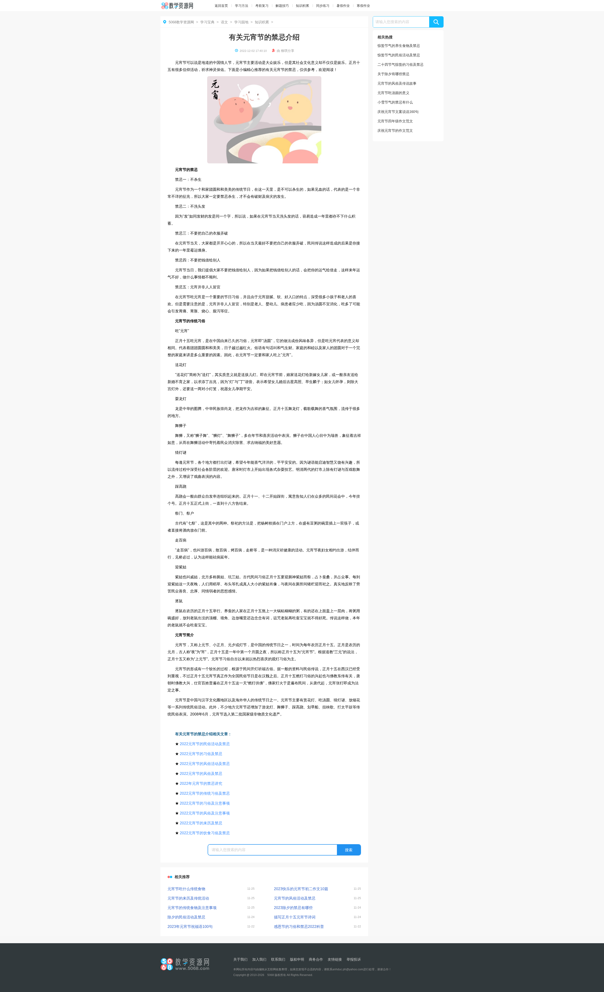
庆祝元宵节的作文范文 (395, 130)
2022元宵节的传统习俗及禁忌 (205, 793)
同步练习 (322, 6)
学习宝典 (207, 22)
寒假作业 (363, 6)
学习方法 (241, 6)
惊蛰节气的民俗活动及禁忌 (399, 55)
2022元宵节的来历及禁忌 (201, 823)
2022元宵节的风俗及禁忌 (201, 774)
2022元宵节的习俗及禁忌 (201, 754)
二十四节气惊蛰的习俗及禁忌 (401, 64)
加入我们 (259, 959)
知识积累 (302, 6)
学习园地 (241, 22)
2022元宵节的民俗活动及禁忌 (205, 744)
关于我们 (240, 959)
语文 (224, 22)
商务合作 (316, 959)
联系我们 (278, 959)
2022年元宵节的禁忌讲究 (201, 783)
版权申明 (297, 959)
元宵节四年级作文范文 (395, 121)
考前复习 (261, 6)
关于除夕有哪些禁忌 (393, 74)
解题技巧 (282, 6)
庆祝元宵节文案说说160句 (398, 112)
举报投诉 (354, 959)
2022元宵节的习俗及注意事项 (205, 803)
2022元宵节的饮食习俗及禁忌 (205, 833)
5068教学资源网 (181, 22)
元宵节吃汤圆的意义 (393, 93)
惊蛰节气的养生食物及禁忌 (399, 46)
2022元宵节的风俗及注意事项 (205, 813)
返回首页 (221, 6)
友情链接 (335, 959)
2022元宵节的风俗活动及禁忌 (205, 764)
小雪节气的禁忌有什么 (395, 102)
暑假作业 (343, 6)
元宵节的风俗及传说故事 (397, 83)
